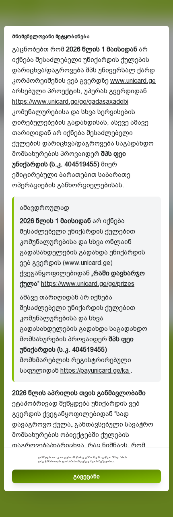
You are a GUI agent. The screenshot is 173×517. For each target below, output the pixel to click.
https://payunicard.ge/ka (95, 370)
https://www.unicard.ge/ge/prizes (87, 283)
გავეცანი (86, 476)
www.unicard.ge (133, 80)
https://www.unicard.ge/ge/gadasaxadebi (70, 101)
